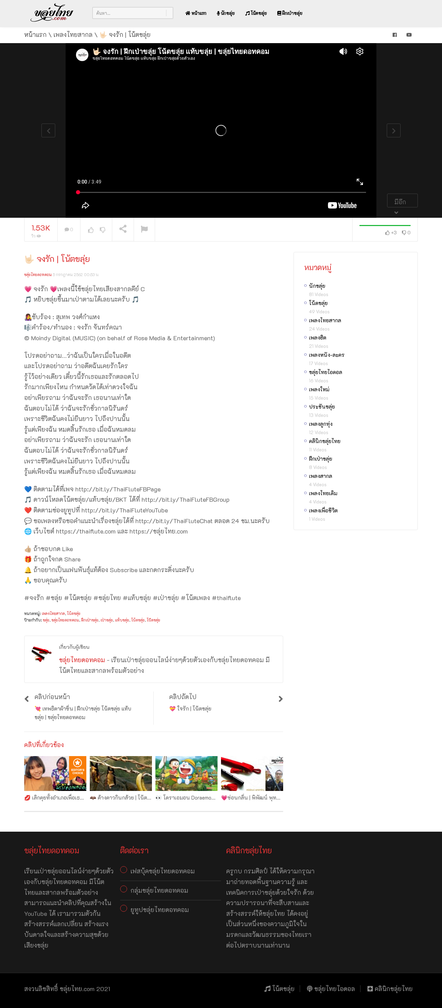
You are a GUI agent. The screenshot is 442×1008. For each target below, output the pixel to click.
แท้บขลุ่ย (122, 620)
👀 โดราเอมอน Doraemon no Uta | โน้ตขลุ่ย (204, 797)
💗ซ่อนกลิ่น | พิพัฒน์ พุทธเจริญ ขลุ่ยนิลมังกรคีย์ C (277, 797)
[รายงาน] (144, 230)
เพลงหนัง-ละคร (327, 354)
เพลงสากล (320, 475)
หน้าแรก (198, 13)
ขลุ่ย (46, 620)
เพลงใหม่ (319, 389)
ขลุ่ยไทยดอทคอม (38, 274)
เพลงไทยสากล (53, 613)
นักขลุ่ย (227, 13)
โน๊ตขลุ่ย (153, 620)
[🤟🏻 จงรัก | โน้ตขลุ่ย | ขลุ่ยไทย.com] (52, 13)
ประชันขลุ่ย (322, 406)
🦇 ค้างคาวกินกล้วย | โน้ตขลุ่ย (123, 797)
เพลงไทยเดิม (323, 493)
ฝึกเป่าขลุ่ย (291, 13)
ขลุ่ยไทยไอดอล (325, 372)
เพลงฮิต (317, 337)
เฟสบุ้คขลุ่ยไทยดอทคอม (163, 871)
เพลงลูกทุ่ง (321, 423)
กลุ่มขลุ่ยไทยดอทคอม (159, 890)
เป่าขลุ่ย (106, 620)
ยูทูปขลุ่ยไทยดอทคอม (160, 910)
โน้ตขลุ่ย (258, 13)
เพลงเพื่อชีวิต (323, 510)
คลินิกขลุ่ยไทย (324, 441)
